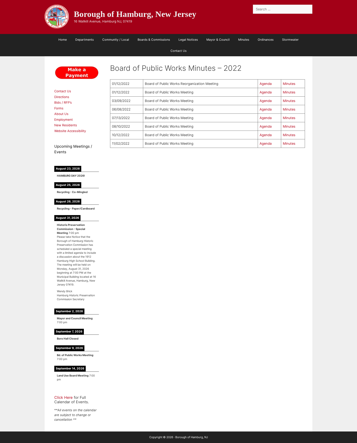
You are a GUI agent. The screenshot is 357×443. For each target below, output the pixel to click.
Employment (63, 119)
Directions (61, 97)
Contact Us (178, 51)
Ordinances (266, 39)
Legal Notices (188, 39)
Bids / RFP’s (63, 102)
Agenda (266, 84)
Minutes (243, 39)
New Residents (65, 125)
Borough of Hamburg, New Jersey (135, 14)
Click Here (63, 397)
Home (62, 39)
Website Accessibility (70, 131)
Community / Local (115, 39)
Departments (84, 39)
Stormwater (290, 39)
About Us (61, 114)
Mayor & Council (218, 39)
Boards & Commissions (154, 39)
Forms (58, 108)
